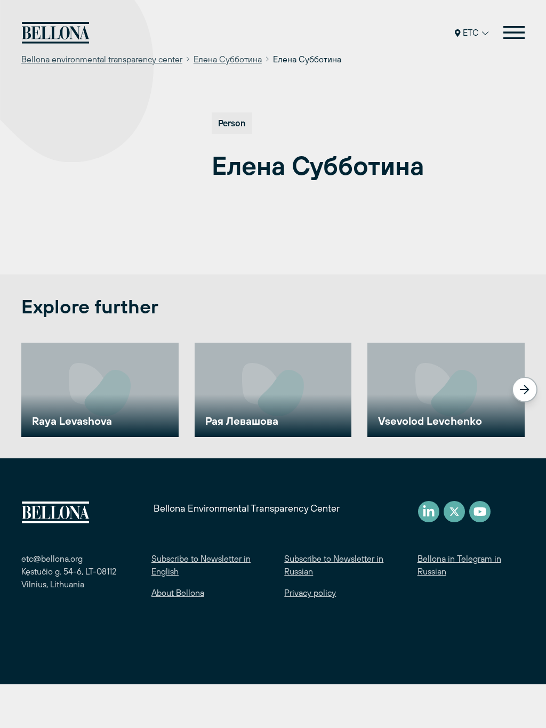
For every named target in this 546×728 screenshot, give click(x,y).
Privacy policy (310, 592)
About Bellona (177, 592)
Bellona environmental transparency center (101, 59)
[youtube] (480, 511)
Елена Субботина (228, 59)
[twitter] (454, 511)
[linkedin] (428, 511)
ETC (471, 32)
